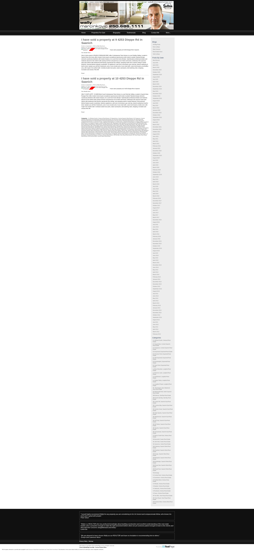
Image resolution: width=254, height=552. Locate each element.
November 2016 (157, 220)
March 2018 (156, 196)
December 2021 (157, 127)
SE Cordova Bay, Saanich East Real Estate (102, 125)
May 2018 (155, 191)
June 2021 (156, 136)
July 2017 (155, 210)
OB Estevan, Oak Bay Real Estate (162, 395)
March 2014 (156, 274)
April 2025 (155, 81)
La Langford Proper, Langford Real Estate (99, 123)
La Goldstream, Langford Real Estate (124, 122)
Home (83, 33)
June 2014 (156, 267)
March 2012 (156, 331)
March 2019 (156, 184)
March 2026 (156, 67)
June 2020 (156, 162)
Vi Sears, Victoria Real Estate (161, 493)
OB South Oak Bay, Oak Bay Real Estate (124, 124)
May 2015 (155, 258)
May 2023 (155, 105)
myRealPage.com (165, 547)
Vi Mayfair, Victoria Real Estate (161, 486)
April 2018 (155, 193)
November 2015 (157, 243)
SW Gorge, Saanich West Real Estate (131, 130)
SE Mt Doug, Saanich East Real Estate (127, 126)
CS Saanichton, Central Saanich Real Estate (121, 118)
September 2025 (157, 74)
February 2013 (157, 305)
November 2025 (157, 70)
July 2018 (155, 186)
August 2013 (156, 291)
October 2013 (156, 286)
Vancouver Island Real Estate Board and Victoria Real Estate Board (43, 549)
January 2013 (156, 308)
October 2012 (156, 315)
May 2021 (155, 139)
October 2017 (156, 205)
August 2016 (156, 222)
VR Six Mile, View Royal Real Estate (162, 495)
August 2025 (156, 77)
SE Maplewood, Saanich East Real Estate (106, 126)
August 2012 (156, 319)
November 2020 (157, 150)
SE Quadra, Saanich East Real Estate (104, 127)
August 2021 (156, 134)
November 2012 (157, 312)
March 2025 (156, 84)
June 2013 (156, 296)
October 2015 (156, 246)
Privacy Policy (83, 541)
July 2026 (155, 62)
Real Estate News (157, 51)
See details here (85, 52)
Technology (156, 473)
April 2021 (155, 141)
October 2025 (156, 72)
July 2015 (155, 253)
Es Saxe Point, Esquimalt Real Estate (124, 120)
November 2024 (157, 86)
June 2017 (156, 212)
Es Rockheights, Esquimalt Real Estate (104, 120)
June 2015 (156, 255)
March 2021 (156, 143)
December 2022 (157, 112)
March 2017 (156, 217)
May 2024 (155, 91)
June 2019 (156, 177)
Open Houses (156, 49)
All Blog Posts (156, 44)
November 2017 (157, 203)
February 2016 (157, 236)
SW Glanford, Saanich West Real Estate (111, 130)
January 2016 (156, 239)
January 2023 (156, 110)
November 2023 (157, 93)
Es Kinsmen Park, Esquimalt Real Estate (122, 119)
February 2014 (157, 277)
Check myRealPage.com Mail (86, 547)
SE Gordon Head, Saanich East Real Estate (124, 125)
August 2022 (156, 120)
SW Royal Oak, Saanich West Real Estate (128, 131)
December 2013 (157, 281)
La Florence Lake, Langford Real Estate (103, 122)
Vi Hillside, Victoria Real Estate (161, 483)
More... (168, 33)
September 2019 (157, 174)
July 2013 (155, 293)
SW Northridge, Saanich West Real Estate (106, 131)
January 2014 (156, 279)
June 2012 (156, 324)
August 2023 (156, 100)
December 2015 (157, 241)
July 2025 (155, 79)
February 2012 (157, 334)
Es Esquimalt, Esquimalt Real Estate (162, 351)
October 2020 (156, 153)
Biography (116, 33)
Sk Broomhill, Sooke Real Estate (161, 439)
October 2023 (156, 96)
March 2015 (156, 262)
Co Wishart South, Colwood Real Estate (98, 118)
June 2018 (156, 189)
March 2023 (156, 108)
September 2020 (157, 155)
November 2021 (157, 129)
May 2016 (155, 229)
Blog (144, 33)
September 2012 (157, 317)
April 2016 (155, 231)
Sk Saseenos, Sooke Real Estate (162, 444)
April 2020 (155, 165)
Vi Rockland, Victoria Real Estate (162, 491)
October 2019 (156, 172)
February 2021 (157, 146)
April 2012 (155, 329)
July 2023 (155, 103)
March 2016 (156, 234)
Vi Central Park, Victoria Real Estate (162, 475)
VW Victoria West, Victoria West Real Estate (99, 136)
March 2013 (156, 303)
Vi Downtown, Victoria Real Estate (162, 477)
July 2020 (155, 160)
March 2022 (156, 124)
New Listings (156, 47)
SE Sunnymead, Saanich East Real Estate (126, 127)
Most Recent (156, 60)
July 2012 (155, 322)
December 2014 (157, 265)
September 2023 (157, 98)
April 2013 (155, 300)
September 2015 (157, 248)
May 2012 (155, 327)
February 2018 (157, 198)
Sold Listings (156, 54)
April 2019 (155, 181)
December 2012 (157, 310)
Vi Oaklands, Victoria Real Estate (162, 488)
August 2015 (156, 250)
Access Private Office (100, 547)
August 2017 (156, 208)
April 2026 (155, 65)
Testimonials (131, 33)
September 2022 (157, 117)
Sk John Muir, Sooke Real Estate (161, 441)
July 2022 (155, 122)
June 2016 (156, 227)
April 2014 (155, 272)
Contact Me (155, 33)
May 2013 (155, 298)
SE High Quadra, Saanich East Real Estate (96, 47)
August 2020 (156, 158)
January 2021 (156, 148)
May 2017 (155, 215)
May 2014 (155, 269)
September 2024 (157, 89)
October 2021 (156, 131)
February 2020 (157, 170)
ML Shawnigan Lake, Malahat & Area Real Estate (161, 388)
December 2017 (157, 200)
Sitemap (91, 541)
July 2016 (155, 224)
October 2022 (156, 115)
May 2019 (155, 179)
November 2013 (157, 284)
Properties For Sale (98, 33)
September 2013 (157, 289)
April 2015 (155, 260)
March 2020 (156, 167)
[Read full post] (94, 49)
